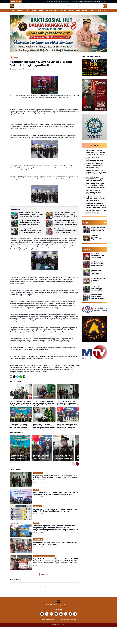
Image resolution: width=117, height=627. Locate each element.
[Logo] (58, 601)
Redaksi (43, 619)
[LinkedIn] (70, 614)
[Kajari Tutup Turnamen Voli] (21, 562)
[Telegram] (17, 376)
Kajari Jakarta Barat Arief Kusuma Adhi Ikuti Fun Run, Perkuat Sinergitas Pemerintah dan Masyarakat (95, 198)
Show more (44, 574)
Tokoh (71, 11)
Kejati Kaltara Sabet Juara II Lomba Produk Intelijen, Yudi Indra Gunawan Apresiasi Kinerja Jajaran (31, 214)
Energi (99, 11)
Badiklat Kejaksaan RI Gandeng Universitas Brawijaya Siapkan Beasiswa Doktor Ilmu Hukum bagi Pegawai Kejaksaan (98, 280)
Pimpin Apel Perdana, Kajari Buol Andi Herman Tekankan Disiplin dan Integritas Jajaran (55, 543)
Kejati (27, 11)
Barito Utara (38, 473)
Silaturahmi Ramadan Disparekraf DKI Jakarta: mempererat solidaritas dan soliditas (96, 237)
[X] (14, 376)
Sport (46, 6)
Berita (24, 6)
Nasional (49, 11)
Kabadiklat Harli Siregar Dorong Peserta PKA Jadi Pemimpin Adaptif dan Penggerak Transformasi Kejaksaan (97, 296)
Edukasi (84, 11)
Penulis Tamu (69, 6)
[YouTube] (56, 614)
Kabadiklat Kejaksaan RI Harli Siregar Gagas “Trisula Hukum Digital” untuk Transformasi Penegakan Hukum (96, 172)
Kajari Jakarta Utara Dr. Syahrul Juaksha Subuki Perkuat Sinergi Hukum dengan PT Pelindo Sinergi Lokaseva (55, 493)
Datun (36, 490)
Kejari (34, 11)
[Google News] (61, 614)
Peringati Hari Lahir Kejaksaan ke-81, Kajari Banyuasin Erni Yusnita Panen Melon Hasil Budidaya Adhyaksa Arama (96, 179)
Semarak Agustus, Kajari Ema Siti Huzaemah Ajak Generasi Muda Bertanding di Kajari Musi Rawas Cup (95, 185)
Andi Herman (38, 539)
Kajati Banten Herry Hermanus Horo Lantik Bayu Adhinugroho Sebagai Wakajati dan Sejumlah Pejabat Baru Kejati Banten (21, 403)
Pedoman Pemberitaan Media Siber (65, 619)
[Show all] (105, 223)
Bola (39, 6)
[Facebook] (11, 376)
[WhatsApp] (20, 376)
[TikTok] (65, 614)
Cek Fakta (63, 11)
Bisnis (32, 6)
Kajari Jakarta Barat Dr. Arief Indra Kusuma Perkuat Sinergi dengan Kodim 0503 (96, 205)
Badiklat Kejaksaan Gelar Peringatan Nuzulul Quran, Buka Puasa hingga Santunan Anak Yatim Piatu (98, 229)
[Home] (11, 57)
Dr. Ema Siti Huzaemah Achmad (44, 556)
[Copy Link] (24, 376)
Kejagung (20, 11)
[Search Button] (105, 6)
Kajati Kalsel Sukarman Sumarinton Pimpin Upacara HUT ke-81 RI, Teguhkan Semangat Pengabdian (65, 230)
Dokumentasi (57, 6)
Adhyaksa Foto (60, 625)
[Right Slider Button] (105, 10)
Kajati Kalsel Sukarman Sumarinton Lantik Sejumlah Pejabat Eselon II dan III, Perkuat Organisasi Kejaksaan (63, 457)
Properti (92, 11)
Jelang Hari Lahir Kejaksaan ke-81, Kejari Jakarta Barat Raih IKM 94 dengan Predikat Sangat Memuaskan (55, 510)
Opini (56, 11)
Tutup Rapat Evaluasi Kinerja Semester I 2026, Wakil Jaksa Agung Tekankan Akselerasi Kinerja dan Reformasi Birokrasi (30, 222)
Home (18, 6)
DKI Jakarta (37, 506)
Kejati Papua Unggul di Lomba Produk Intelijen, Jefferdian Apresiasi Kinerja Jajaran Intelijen (65, 214)
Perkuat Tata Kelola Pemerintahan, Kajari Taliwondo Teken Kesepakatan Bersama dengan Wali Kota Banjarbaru (94, 192)
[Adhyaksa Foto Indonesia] (12, 6)
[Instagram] (51, 614)
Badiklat (41, 11)
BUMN (36, 523)
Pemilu (78, 11)
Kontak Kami (50, 619)
